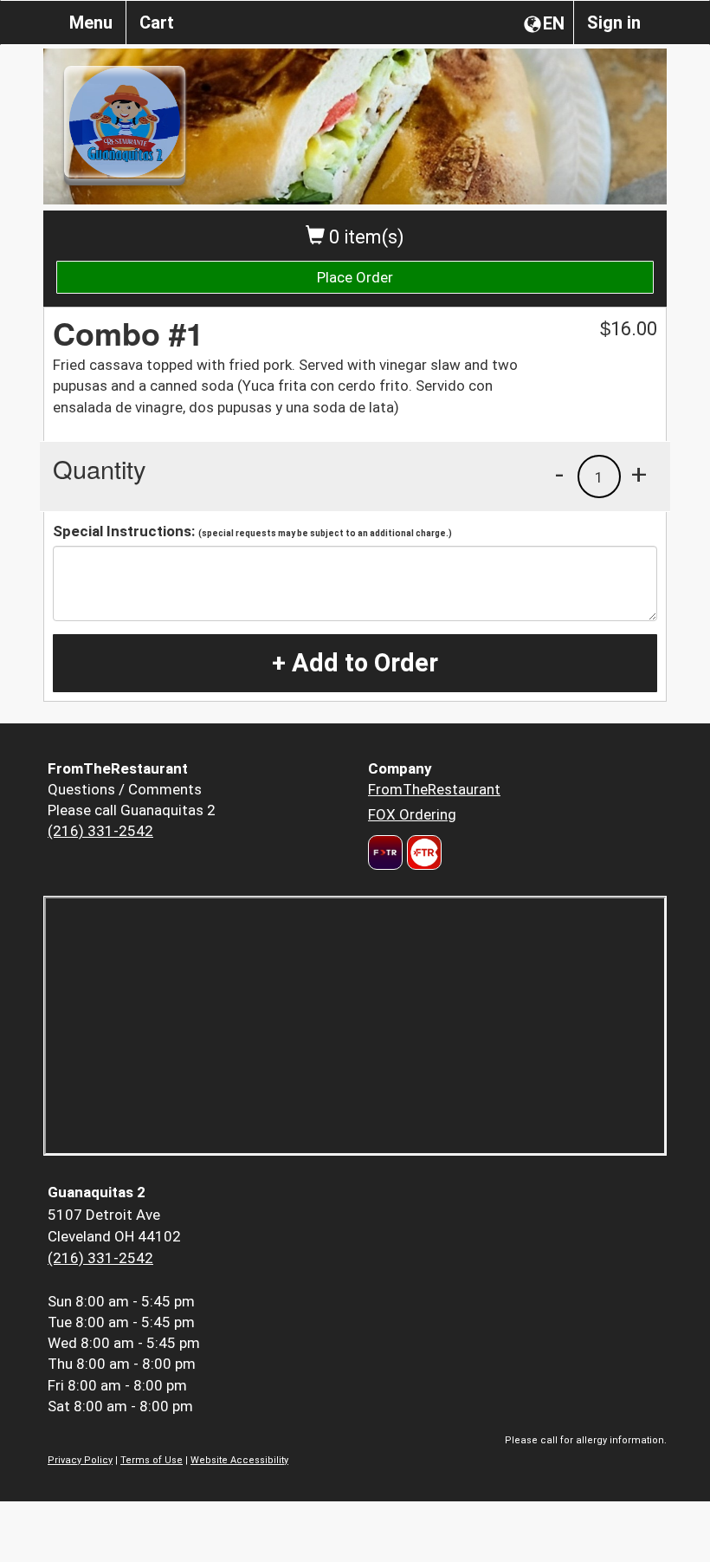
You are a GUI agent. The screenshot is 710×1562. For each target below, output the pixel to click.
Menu (91, 22)
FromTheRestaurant (434, 789)
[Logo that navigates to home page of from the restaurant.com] (385, 852)
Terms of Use (151, 1460)
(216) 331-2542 (100, 830)
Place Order (355, 277)
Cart (156, 22)
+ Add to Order (355, 662)
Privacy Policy (80, 1460)
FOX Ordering (412, 814)
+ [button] (639, 473)
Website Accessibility (239, 1460)
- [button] (559, 473)
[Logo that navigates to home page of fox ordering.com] (422, 852)
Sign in (614, 22)
